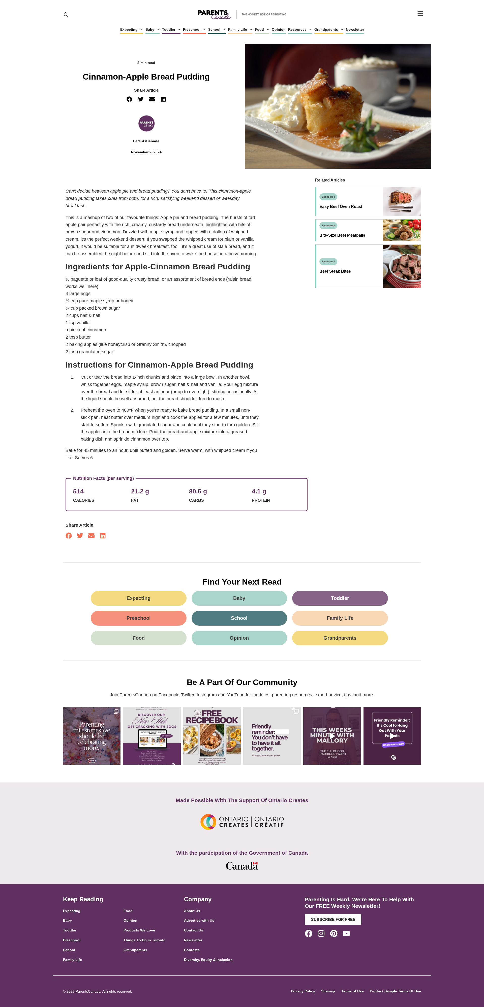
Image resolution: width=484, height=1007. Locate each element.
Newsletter (355, 29)
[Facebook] (308, 933)
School (214, 29)
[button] (129, 99)
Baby (149, 29)
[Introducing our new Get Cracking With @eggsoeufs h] (151, 736)
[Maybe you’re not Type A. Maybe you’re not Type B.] (272, 736)
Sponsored (328, 196)
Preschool (191, 29)
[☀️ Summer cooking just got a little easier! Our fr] (212, 736)
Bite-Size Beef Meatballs (342, 235)
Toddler (168, 29)
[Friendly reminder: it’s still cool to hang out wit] (392, 736)
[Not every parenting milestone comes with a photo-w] (91, 736)
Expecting (129, 29)
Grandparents (326, 29)
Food (259, 29)
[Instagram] (321, 933)
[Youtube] (346, 933)
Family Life (237, 29)
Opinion (279, 29)
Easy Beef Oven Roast (340, 206)
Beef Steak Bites (335, 271)
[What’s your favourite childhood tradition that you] (332, 736)
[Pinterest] (334, 933)
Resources (297, 29)
